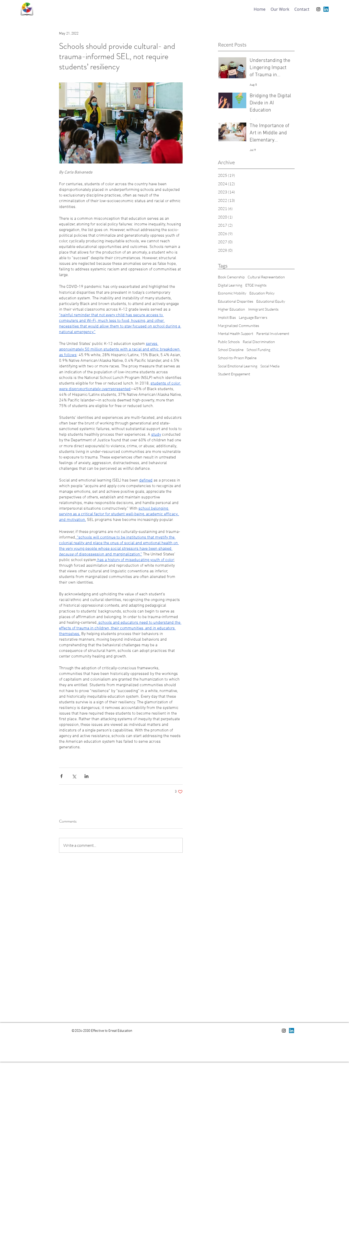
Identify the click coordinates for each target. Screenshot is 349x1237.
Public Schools (229, 342)
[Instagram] (318, 9)
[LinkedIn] (326, 9)
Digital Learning (230, 285)
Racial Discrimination (259, 342)
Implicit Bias (227, 317)
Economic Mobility (232, 293)
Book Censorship (231, 277)
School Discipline (230, 349)
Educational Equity (270, 301)
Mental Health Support (235, 333)
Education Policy (262, 293)
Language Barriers (253, 317)
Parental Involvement (272, 333)
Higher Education (231, 309)
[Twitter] (291, 1030)
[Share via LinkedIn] (86, 776)
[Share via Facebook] (61, 776)
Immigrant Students (263, 309)
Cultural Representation (266, 277)
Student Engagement (234, 374)
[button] (280, 9)
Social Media (270, 366)
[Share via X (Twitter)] (74, 776)
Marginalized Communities (238, 325)
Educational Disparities (235, 301)
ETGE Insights (255, 285)
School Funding (258, 349)
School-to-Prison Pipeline (237, 358)
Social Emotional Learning (237, 366)
